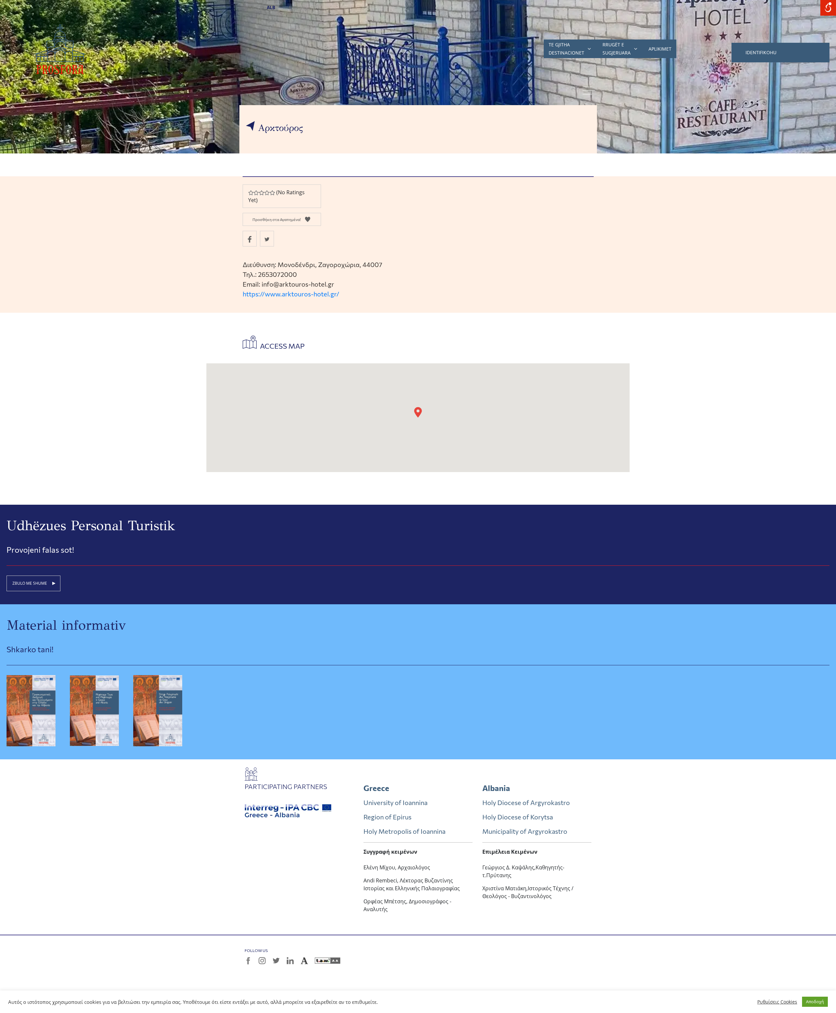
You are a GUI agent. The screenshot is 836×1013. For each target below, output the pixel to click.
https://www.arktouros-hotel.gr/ (291, 294)
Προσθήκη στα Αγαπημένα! (276, 219)
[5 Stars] (272, 192)
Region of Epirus (387, 817)
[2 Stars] (256, 192)
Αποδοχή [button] (815, 1002)
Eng (293, 7)
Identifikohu (761, 52)
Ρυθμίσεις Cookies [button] (777, 1002)
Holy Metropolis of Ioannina (404, 831)
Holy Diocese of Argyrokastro (526, 802)
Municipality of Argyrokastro (524, 831)
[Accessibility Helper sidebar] (828, 8)
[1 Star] (250, 192)
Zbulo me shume (29, 583)
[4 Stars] (266, 192)
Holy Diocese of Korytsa (517, 817)
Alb (271, 7)
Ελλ (249, 7)
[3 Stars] (261, 192)
